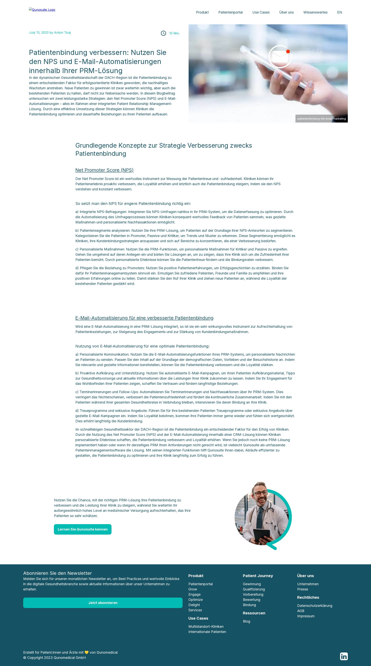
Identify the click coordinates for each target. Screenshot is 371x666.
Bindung (249, 605)
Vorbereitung (253, 594)
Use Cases (261, 12)
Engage (194, 594)
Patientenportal (230, 12)
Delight (194, 605)
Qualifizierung (254, 589)
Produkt (202, 12)
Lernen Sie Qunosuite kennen (83, 529)
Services (195, 610)
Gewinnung (252, 584)
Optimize (195, 600)
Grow (192, 589)
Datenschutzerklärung (314, 606)
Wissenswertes (315, 12)
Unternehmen (308, 584)
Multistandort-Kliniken (206, 626)
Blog (246, 621)
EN (339, 12)
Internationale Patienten (207, 632)
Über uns (286, 12)
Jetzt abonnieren (102, 603)
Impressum (306, 616)
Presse (302, 589)
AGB (300, 611)
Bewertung (251, 600)
